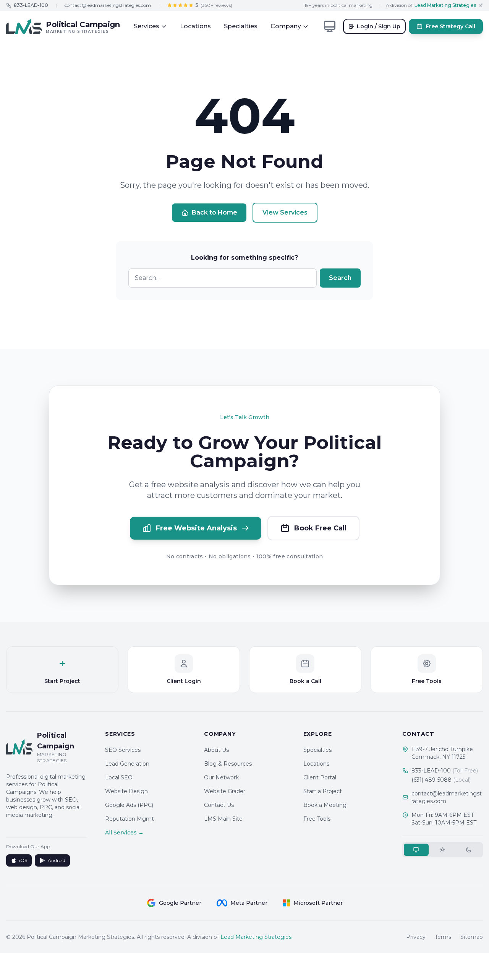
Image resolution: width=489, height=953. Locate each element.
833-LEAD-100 (444, 770)
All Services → (124, 832)
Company (285, 26)
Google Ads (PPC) (129, 805)
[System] (416, 850)
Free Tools (316, 818)
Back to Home (214, 212)
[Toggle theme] (330, 26)
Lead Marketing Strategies (255, 936)
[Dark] (469, 850)
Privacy (416, 936)
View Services (285, 212)
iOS (23, 860)
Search (340, 277)
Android (56, 860)
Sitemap (471, 936)
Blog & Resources (228, 763)
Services (146, 26)
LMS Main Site (223, 818)
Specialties (240, 26)
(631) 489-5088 (441, 779)
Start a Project (322, 791)
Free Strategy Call (450, 26)
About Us (216, 749)
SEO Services (123, 749)
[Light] (442, 850)
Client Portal (319, 777)
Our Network (221, 777)
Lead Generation (127, 763)
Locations (195, 26)
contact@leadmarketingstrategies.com (108, 5)
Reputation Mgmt (129, 818)
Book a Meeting (325, 805)
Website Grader (224, 791)
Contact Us (219, 805)
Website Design (126, 791)
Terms (443, 936)
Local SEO (119, 777)
